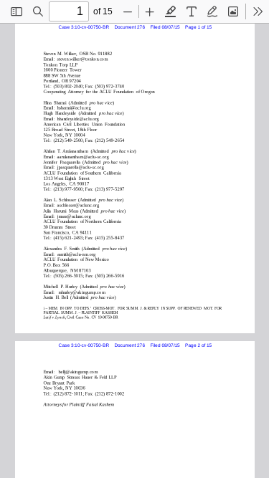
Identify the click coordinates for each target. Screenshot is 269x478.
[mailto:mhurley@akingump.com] (80, 290)
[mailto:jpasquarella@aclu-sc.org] (80, 166)
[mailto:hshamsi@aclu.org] (73, 107)
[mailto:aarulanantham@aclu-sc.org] (82, 155)
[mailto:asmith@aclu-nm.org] (76, 253)
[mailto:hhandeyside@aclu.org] (77, 117)
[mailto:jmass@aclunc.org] (73, 215)
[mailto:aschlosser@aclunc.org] (77, 204)
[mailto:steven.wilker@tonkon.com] (81, 58)
